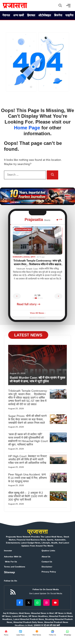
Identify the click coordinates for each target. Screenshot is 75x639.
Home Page (27, 127)
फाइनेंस (69, 15)
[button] (60, 5)
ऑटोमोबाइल (44, 15)
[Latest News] (20, 633)
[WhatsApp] (52, 633)
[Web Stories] (37, 633)
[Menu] (69, 5)
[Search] (52, 174)
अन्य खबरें (18, 15)
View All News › (37, 313)
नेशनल (6, 15)
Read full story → (28, 304)
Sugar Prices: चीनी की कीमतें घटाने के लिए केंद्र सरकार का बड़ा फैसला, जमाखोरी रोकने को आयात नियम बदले (27, 419)
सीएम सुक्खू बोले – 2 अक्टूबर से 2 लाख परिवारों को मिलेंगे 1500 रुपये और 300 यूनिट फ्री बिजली (27, 496)
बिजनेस (58, 15)
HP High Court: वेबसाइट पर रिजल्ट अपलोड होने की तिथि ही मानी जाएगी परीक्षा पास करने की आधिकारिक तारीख (27, 460)
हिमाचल (31, 15)
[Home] (6, 633)
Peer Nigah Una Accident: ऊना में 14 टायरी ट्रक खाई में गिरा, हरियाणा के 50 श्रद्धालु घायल (27, 478)
